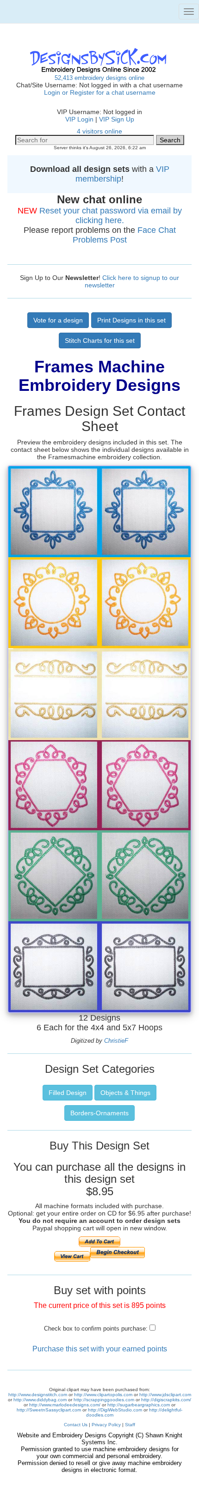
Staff (130, 1424)
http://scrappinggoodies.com (104, 1399)
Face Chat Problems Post (124, 234)
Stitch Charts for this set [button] (100, 340)
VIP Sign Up (116, 119)
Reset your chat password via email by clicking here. (110, 215)
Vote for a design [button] (58, 320)
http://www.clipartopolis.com (103, 1394)
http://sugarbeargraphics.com (138, 1404)
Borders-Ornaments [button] (99, 1113)
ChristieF (116, 1040)
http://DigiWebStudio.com (115, 1409)
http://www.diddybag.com (40, 1399)
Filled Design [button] (68, 1092)
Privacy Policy (106, 1424)
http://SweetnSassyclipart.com (49, 1409)
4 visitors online (99, 131)
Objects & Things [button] (125, 1092)
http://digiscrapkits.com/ (166, 1399)
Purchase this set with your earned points (99, 1349)
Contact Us (75, 1424)
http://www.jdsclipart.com (165, 1394)
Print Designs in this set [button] (131, 320)
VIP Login (79, 119)
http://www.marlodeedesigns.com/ (64, 1404)
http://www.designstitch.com (37, 1394)
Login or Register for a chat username (99, 92)
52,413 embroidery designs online (99, 77)
